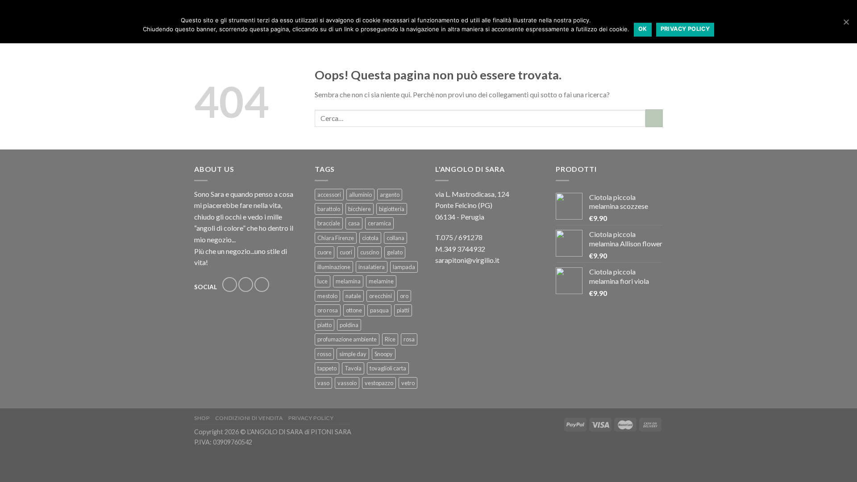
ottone (354, 310)
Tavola (353, 368)
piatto (324, 324)
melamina (348, 281)
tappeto (327, 368)
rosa (409, 339)
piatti (403, 310)
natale (353, 295)
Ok (642, 28)
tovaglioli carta (388, 368)
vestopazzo (379, 382)
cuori (346, 252)
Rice (390, 339)
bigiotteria (391, 208)
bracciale (328, 223)
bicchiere (359, 208)
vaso (323, 382)
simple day (352, 353)
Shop (201, 418)
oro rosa (327, 310)
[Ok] (845, 21)
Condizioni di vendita (249, 418)
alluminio (360, 194)
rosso (324, 353)
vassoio (347, 382)
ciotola (370, 237)
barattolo (328, 208)
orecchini (380, 295)
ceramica (379, 223)
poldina (349, 324)
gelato (395, 252)
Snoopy (383, 353)
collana (395, 237)
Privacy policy (685, 28)
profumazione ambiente (347, 339)
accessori (329, 194)
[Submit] (654, 118)
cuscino (369, 252)
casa (354, 223)
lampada (404, 266)
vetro (408, 382)
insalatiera (371, 266)
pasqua (379, 310)
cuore (324, 252)
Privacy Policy (311, 418)
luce (322, 281)
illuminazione (333, 266)
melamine (381, 281)
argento (389, 194)
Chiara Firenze (335, 237)
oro (404, 295)
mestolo (327, 295)
